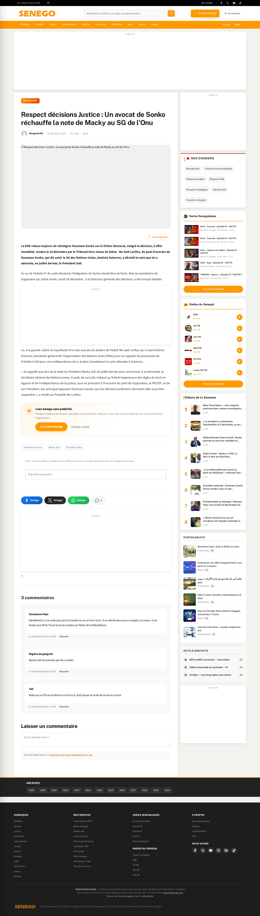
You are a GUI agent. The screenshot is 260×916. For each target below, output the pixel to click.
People (17, 846)
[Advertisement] (130, 62)
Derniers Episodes (142, 821)
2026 (31, 790)
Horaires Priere (81, 836)
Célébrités (117, 24)
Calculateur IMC (81, 846)
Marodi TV (138, 826)
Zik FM (136, 864)
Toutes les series (213, 289)
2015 (156, 790)
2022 (76, 790)
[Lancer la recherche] (171, 13)
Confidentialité (146, 896)
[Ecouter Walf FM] (239, 350)
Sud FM (136, 870)
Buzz (130, 24)
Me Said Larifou (74, 447)
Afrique (86, 24)
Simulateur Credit (82, 861)
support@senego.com (173, 892)
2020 (99, 790)
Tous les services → (83, 866)
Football (18, 856)
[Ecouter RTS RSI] (239, 361)
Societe (17, 826)
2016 (144, 790)
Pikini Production (141, 841)
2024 (54, 790)
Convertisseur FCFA (82, 821)
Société (40, 24)
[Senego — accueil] (38, 13)
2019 (110, 790)
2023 (65, 790)
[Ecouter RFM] (239, 317)
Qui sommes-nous (201, 821)
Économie (100, 24)
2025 (42, 790)
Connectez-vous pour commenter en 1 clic (71, 755)
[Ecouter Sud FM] (239, 339)
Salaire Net (78, 831)
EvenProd (137, 831)
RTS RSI (136, 875)
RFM (135, 860)
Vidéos (154, 24)
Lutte (16, 861)
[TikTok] (240, 3)
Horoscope (78, 851)
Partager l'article (80, 426)
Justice (53, 24)
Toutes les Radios (141, 855)
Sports (142, 24)
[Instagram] (218, 850)
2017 (133, 790)
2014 (167, 790)
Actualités (30, 100)
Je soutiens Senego (51, 427)
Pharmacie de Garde (83, 841)
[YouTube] (234, 3)
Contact (196, 826)
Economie (19, 836)
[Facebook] (221, 3)
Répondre (64, 636)
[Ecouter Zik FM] (239, 328)
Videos (17, 871)
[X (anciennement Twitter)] (228, 3)
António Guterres (33, 447)
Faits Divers (19, 866)
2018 (122, 790)
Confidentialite (199, 831)
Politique (25, 24)
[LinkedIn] (226, 850)
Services (226, 24)
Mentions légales (125, 896)
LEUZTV (136, 836)
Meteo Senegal (80, 826)
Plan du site (112, 896)
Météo (238, 24)
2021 (88, 790)
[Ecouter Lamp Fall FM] (239, 373)
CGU (194, 836)
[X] (203, 850)
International (69, 24)
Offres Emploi (80, 856)
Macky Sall (54, 447)
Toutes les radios (213, 384)
